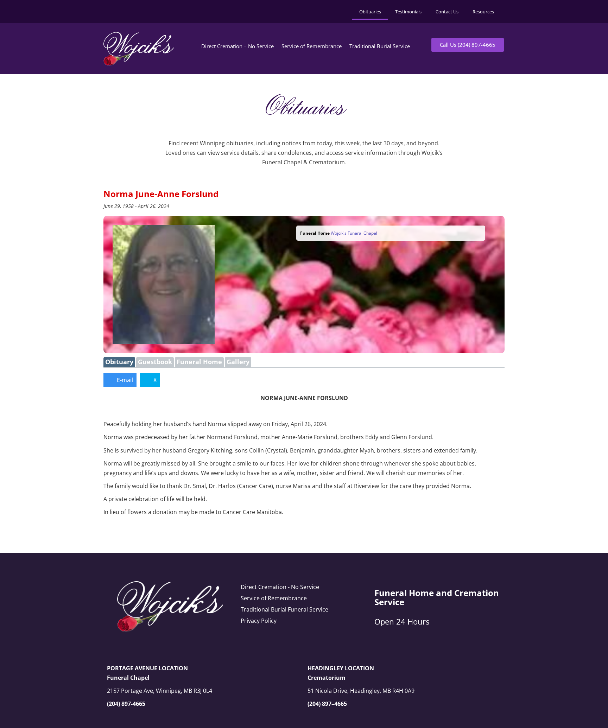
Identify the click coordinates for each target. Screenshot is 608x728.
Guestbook (155, 361)
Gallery (238, 361)
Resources (483, 11)
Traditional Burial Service (379, 46)
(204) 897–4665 (327, 704)
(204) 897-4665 (126, 704)
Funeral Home (199, 361)
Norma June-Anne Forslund (160, 194)
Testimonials (408, 11)
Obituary (119, 361)
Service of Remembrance (311, 46)
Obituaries (370, 11)
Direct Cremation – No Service (237, 46)
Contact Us (447, 11)
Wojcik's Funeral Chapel (354, 233)
